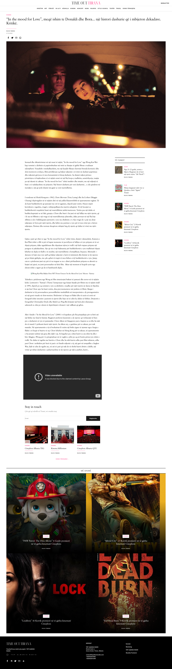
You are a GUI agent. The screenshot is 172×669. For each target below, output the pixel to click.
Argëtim (40, 8)
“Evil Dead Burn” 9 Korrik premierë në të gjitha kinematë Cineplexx (126, 622)
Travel (118, 8)
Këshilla (65, 8)
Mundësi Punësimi (131, 653)
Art (45, 8)
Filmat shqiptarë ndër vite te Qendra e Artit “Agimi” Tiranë (134, 190)
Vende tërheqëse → (62, 459)
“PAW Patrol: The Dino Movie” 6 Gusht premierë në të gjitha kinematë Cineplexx (134, 208)
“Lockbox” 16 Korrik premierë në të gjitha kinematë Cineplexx (131, 245)
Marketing (129, 647)
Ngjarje (93, 8)
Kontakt (128, 644)
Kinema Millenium (58, 448)
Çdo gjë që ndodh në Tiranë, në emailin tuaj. (41, 411)
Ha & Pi (58, 8)
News (87, 8)
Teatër (112, 8)
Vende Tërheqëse (129, 8)
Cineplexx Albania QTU (87, 448)
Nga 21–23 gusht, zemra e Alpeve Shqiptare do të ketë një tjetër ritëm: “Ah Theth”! (134, 172)
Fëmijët (51, 8)
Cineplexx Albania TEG (34, 448)
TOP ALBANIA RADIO (132, 650)
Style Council (103, 8)
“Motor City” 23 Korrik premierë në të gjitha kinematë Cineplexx (132, 227)
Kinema (73, 8)
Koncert (80, 8)
